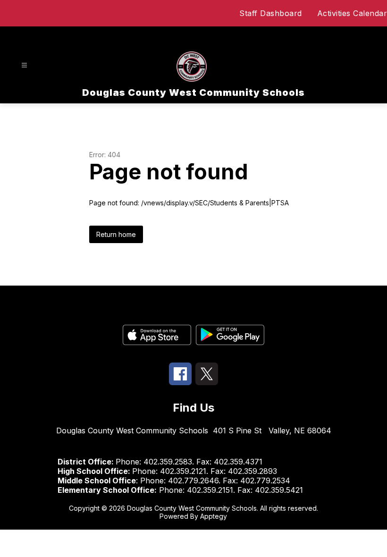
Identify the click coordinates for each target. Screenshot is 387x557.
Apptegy (213, 516)
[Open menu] (24, 65)
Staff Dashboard (270, 13)
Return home (116, 234)
